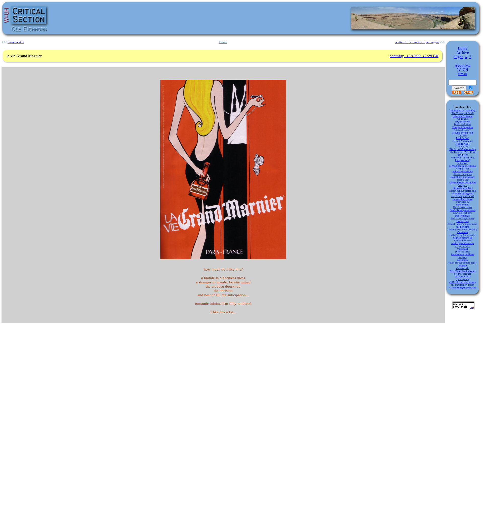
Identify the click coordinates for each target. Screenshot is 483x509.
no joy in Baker (462, 246)
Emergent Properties (462, 127)
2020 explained (462, 276)
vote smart (462, 248)
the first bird (462, 226)
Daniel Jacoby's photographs (462, 224)
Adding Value (462, 143)
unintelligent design (463, 171)
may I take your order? (462, 196)
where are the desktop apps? (462, 262)
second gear (462, 179)
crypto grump (462, 279)
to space (463, 257)
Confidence (462, 146)
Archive (462, 53)
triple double (462, 204)
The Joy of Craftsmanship (463, 149)
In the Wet (462, 163)
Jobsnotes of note (462, 240)
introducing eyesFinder (462, 254)
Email (462, 74)
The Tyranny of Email (463, 113)
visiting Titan (462, 168)
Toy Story (463, 154)
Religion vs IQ (462, 160)
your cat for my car (462, 237)
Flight (458, 57)
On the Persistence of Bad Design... (463, 184)
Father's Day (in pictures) (462, 235)
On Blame (462, 118)
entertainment (462, 201)
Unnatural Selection (462, 116)
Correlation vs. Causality (462, 110)
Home (462, 48)
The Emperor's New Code (462, 152)
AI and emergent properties (462, 287)
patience (463, 265)
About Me (462, 65)
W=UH (462, 70)
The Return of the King (462, 157)
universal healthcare (462, 199)
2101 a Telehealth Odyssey (462, 282)
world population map (462, 243)
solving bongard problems (462, 165)
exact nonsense (462, 251)
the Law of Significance (462, 218)
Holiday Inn (463, 221)
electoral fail (462, 268)
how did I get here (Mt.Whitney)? (462, 214)
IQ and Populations (462, 141)
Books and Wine (462, 124)
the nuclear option (463, 174)
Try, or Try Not (462, 121)
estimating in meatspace (463, 177)
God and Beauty (462, 130)
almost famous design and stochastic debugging (462, 192)
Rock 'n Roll (462, 138)
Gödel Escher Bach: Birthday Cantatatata (462, 231)
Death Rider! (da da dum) (462, 210)
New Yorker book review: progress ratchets (462, 272)
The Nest (462, 135)
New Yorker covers (462, 207)
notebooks (462, 260)
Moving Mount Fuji (462, 132)
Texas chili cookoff (462, 188)
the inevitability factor (462, 284)
